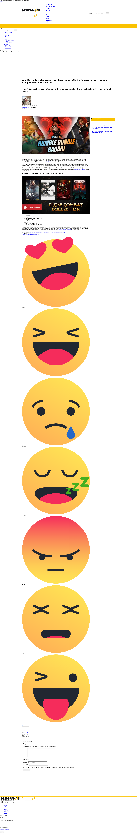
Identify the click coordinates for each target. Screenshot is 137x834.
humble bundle (43, 232)
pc (64, 232)
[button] (2, 1)
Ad (24, 759)
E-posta (25, 762)
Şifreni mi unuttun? (4, 829)
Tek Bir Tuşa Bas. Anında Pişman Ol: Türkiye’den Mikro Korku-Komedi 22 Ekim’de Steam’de (103, 135)
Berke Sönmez (25, 107)
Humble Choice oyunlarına (65, 229)
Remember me (4, 827)
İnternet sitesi (26, 764)
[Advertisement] (68, 63)
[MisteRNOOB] (19, 800)
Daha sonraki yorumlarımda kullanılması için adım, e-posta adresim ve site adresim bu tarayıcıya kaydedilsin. (49, 767)
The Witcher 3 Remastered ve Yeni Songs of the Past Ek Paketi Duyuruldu (102, 128)
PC (23, 75)
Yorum (25, 757)
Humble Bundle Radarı (52, 232)
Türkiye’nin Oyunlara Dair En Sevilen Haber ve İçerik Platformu (38, 26)
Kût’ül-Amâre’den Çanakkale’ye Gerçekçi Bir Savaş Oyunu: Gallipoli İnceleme (102, 132)
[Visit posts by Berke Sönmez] (25, 726)
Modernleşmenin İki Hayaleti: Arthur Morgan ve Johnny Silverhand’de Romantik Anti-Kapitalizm (103, 124)
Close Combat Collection (79, 169)
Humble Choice (60, 232)
